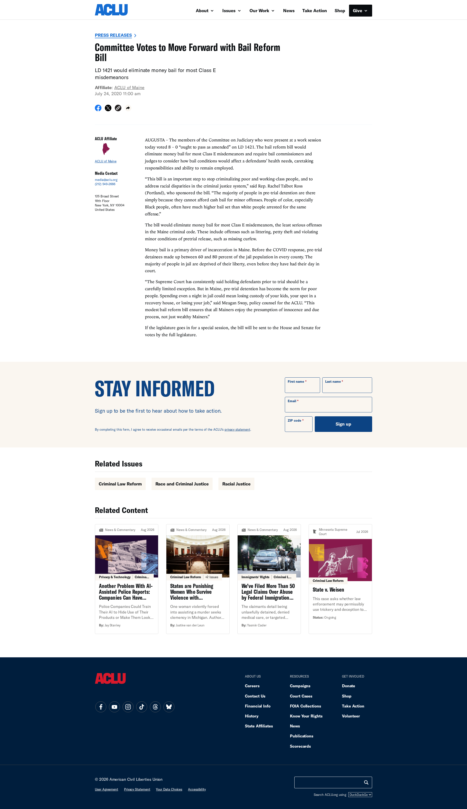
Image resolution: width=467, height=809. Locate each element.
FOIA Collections (305, 706)
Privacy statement (137, 789)
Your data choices (169, 789)
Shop (340, 10)
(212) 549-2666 (105, 184)
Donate (348, 685)
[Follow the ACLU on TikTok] (141, 707)
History (251, 716)
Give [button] (358, 10)
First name (296, 381)
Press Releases (113, 35)
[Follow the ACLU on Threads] (155, 707)
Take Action (314, 10)
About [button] (203, 10)
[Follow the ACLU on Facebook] (101, 707)
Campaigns (300, 685)
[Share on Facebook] (98, 109)
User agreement (106, 789)
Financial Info (257, 706)
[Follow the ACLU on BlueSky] (169, 707)
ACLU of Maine (129, 87)
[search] (366, 782)
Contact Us (255, 696)
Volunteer (351, 716)
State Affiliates (259, 726)
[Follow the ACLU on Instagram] (128, 707)
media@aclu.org (106, 180)
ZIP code (294, 420)
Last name (333, 381)
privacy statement (237, 429)
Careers (252, 685)
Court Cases (301, 696)
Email (292, 401)
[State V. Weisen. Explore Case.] (340, 579)
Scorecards (300, 746)
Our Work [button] (260, 10)
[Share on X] (108, 109)
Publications (301, 736)
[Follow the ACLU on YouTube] (114, 707)
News (289, 10)
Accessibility (197, 789)
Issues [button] (229, 10)
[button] (118, 109)
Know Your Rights (306, 716)
